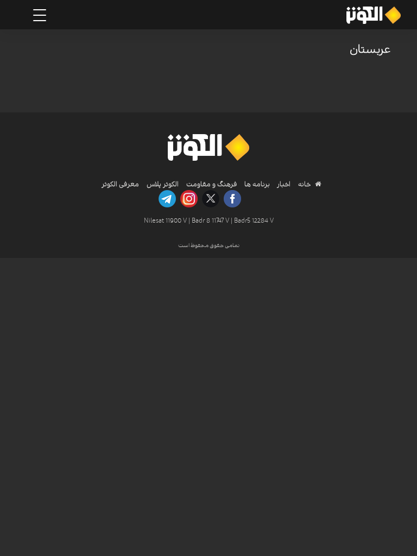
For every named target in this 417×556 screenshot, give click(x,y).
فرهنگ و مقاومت (211, 184)
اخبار (282, 184)
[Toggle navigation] (39, 15)
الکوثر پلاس (163, 184)
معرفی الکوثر (120, 184)
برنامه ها (256, 184)
